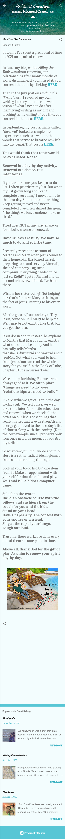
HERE (52, 84)
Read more (56, 745)
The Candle (9, 718)
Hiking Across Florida (14, 755)
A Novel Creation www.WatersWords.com (33, 11)
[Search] (60, 6)
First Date (8, 792)
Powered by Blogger (34, 833)
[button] (60, 39)
